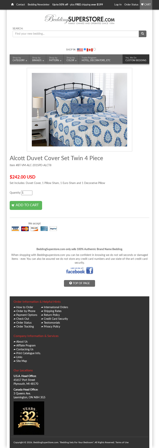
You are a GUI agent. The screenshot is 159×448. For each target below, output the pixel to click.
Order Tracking (25, 326)
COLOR (72, 59)
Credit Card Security (56, 319)
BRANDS (38, 59)
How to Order (24, 307)
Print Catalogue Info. (28, 353)
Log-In (118, 4)
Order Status (131, 4)
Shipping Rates (52, 311)
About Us (22, 341)
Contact (20, 4)
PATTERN (55, 59)
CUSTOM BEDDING (135, 59)
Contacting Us (24, 349)
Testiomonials (52, 322)
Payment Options (26, 315)
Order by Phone (25, 311)
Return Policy (52, 315)
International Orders (56, 307)
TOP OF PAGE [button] (81, 283)
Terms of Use (122, 442)
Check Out (22, 319)
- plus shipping (77, 4)
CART (147, 4)
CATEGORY (20, 59)
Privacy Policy (52, 326)
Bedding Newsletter (39, 4)
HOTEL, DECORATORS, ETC (96, 59)
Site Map (21, 361)
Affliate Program (26, 345)
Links (19, 357)
